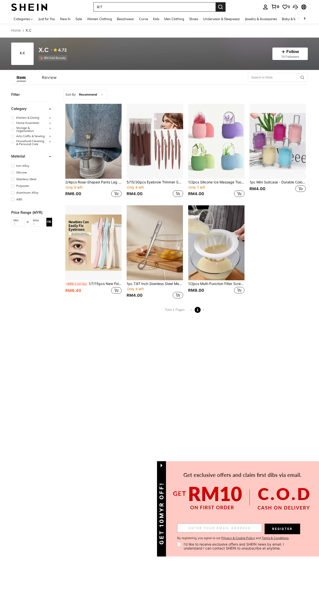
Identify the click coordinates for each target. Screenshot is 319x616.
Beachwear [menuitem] (125, 19)
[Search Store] (302, 77)
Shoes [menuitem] (193, 19)
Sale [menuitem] (79, 19)
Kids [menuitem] (156, 19)
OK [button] (49, 222)
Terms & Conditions (275, 538)
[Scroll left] (298, 19)
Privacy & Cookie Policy (238, 538)
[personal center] (265, 7)
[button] (295, 7)
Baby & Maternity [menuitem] (295, 19)
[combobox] (85, 94)
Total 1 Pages (175, 310)
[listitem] (54, 58)
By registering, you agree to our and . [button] (233, 538)
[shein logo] (29, 7)
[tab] (21, 77)
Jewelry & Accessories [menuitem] (261, 19)
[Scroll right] (304, 19)
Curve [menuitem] (143, 19)
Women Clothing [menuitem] (99, 19)
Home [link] (16, 30)
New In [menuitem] (65, 19)
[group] (31, 117)
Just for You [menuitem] (46, 19)
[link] (275, 7)
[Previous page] (192, 310)
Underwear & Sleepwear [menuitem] (221, 19)
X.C (44, 50)
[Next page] (204, 310)
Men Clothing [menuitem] (174, 19)
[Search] (221, 7)
